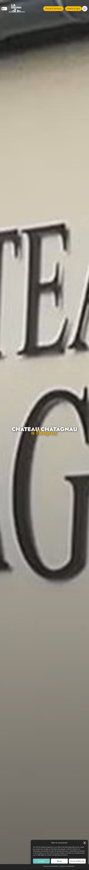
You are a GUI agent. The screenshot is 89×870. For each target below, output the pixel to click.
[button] (85, 843)
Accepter (41, 861)
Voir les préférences (77, 861)
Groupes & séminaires (53, 8)
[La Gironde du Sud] (17, 9)
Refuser (59, 861)
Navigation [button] (84, 8)
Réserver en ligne (73, 8)
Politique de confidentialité (50, 866)
